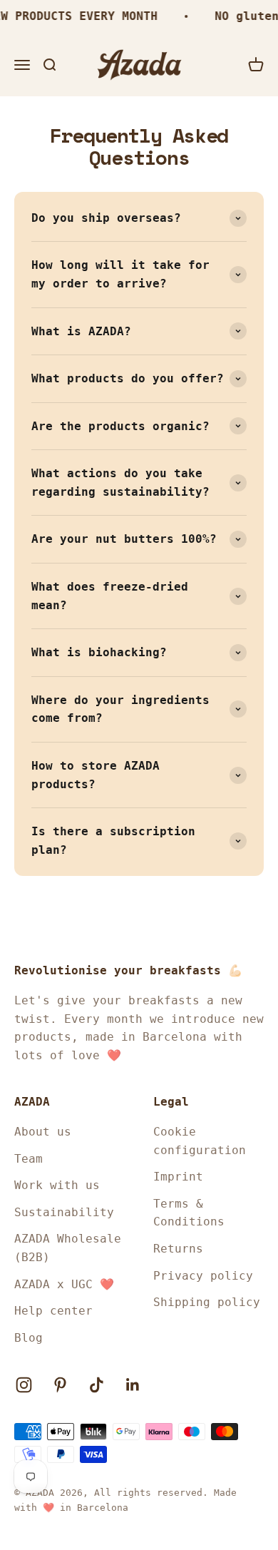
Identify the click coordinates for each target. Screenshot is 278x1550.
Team (28, 1159)
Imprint (178, 1176)
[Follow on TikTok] (96, 1385)
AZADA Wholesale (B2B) (67, 1248)
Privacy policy (203, 1276)
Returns (178, 1248)
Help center (53, 1310)
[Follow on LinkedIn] (133, 1385)
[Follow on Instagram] (24, 1385)
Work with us (57, 1185)
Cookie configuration (199, 1141)
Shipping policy (206, 1302)
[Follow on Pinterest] (60, 1385)
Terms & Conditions (189, 1213)
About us (42, 1131)
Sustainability (64, 1212)
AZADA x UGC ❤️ (64, 1284)
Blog (28, 1338)
